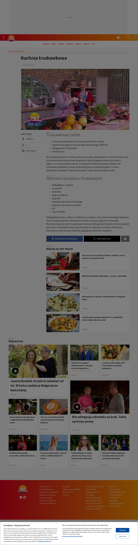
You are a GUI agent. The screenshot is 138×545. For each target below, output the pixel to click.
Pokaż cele (122, 536)
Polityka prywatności (44, 541)
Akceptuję (122, 530)
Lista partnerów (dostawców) (72, 536)
